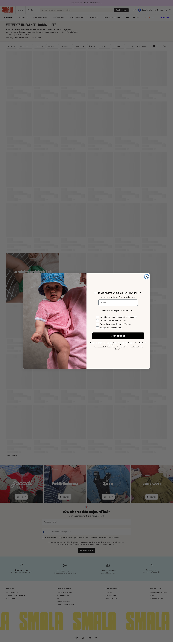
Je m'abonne (118, 335)
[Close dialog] (146, 276)
